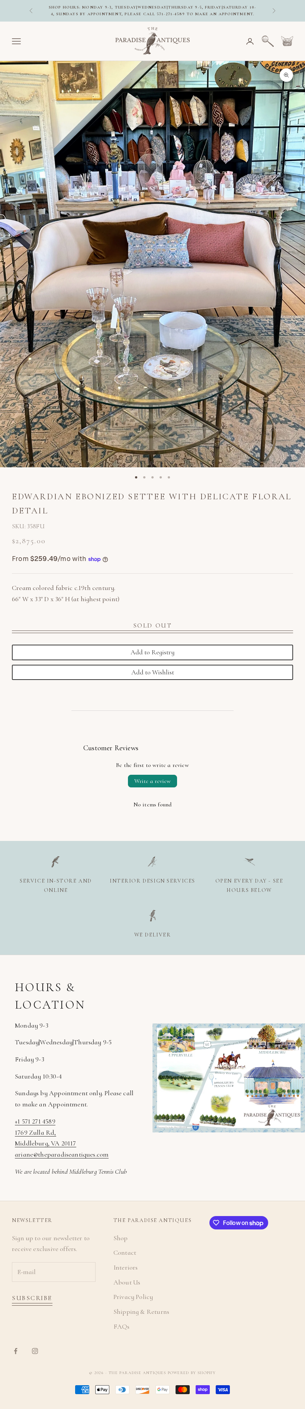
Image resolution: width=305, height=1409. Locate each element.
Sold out (152, 625)
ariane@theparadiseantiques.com (62, 1154)
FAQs (121, 1326)
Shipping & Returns (141, 1312)
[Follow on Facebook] (15, 1351)
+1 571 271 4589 (35, 1121)
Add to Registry (152, 652)
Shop (120, 1238)
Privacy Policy (133, 1297)
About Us (126, 1282)
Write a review (152, 781)
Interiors (125, 1267)
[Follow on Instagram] (35, 1351)
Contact (124, 1252)
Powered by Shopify (192, 1372)
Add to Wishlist (152, 672)
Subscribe (32, 1298)
